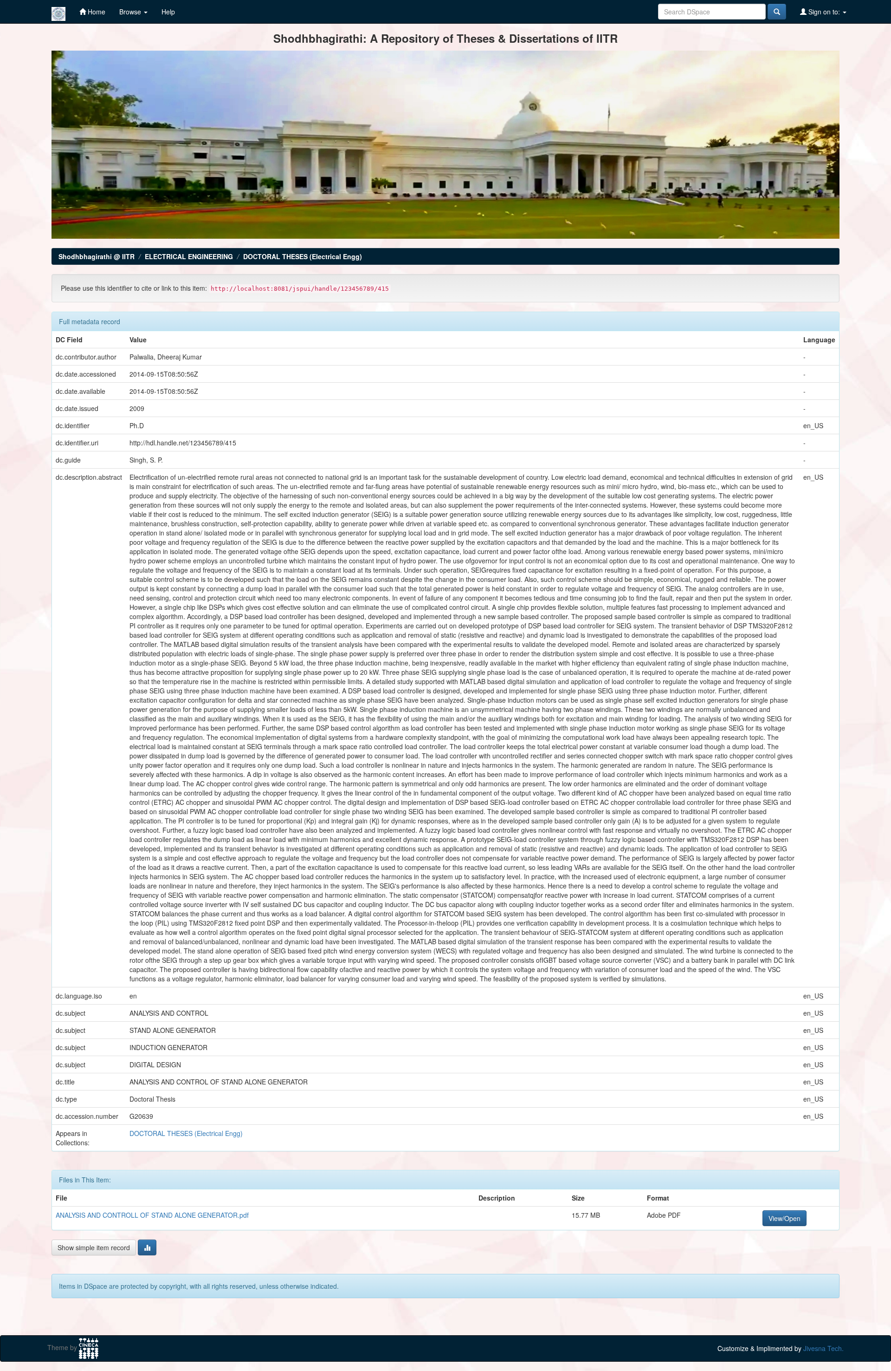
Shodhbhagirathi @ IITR (96, 256)
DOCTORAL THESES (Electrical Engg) (302, 256)
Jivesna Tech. (823, 1348)
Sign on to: (824, 11)
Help (168, 11)
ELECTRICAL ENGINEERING (189, 256)
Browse (131, 11)
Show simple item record (94, 1247)
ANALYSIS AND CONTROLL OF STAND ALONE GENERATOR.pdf (152, 1215)
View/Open (784, 1218)
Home (95, 11)
